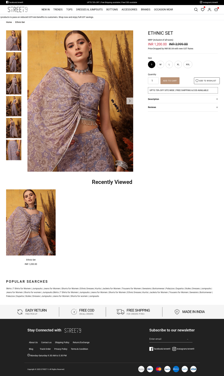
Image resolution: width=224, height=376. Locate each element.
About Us (33, 342)
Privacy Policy (60, 349)
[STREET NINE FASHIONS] (17, 10)
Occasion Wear (163, 9)
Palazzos (170, 288)
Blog (31, 349)
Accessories (129, 9)
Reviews (152, 107)
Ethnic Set (20, 22)
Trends (58, 9)
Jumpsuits (37, 288)
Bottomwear (158, 288)
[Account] (209, 9)
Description (153, 99)
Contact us (46, 342)
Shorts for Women (70, 288)
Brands (145, 9)
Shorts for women (32, 292)
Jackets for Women (111, 288)
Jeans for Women (52, 288)
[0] (202, 9)
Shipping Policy (62, 342)
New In (46, 9)
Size (150, 58)
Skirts (8, 288)
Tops (69, 9)
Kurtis (98, 288)
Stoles (188, 288)
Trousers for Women (131, 288)
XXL (188, 64)
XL (178, 64)
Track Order (45, 349)
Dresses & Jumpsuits (89, 9)
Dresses (196, 288)
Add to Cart (170, 81)
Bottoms (112, 9)
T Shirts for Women (22, 288)
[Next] (129, 101)
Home (9, 22)
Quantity (152, 74)
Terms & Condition (79, 349)
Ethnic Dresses (87, 288)
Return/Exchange (81, 342)
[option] (80, 101)
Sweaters (146, 288)
